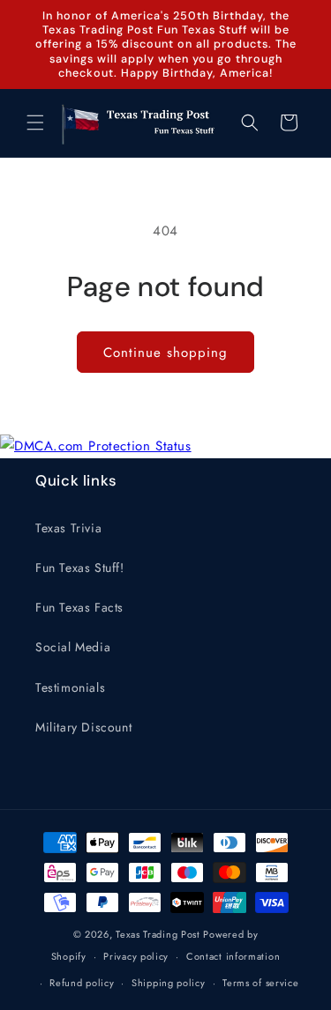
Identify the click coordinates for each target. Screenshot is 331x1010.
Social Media (72, 647)
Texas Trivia (68, 528)
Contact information (233, 956)
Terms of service (260, 983)
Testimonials (70, 687)
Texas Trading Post (158, 934)
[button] (35, 122)
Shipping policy (169, 983)
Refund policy (81, 983)
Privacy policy (136, 956)
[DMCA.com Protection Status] (96, 446)
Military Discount (83, 727)
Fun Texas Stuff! (79, 567)
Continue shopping (165, 352)
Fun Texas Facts (79, 607)
